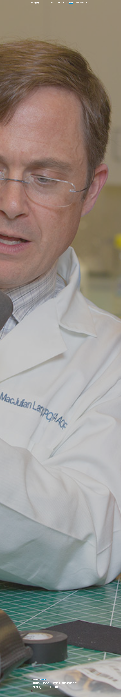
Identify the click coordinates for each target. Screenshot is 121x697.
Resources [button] (71, 2)
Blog (86, 2)
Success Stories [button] (64, 2)
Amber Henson (36, 690)
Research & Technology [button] (79, 2)
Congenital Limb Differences (35, 679)
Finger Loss (43, 679)
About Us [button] (52, 2)
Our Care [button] (58, 2)
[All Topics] (47, 679)
